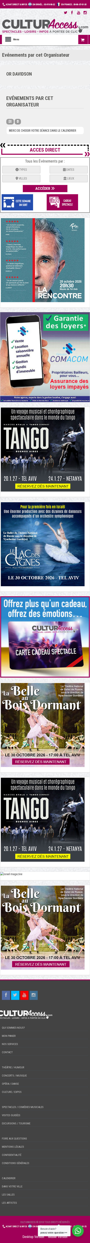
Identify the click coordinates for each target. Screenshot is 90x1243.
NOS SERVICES (10, 1044)
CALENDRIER (8, 1178)
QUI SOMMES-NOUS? (13, 1027)
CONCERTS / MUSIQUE (14, 1075)
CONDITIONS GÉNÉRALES (15, 1163)
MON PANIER (9, 1035)
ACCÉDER (43, 188)
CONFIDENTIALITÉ (11, 1154)
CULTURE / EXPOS (12, 1092)
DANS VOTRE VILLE (12, 1186)
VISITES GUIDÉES (11, 1115)
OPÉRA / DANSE (10, 1083)
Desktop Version (33, 1237)
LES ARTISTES (9, 1202)
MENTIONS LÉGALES (13, 1146)
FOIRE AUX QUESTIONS (14, 1138)
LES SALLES (8, 1194)
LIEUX (70, 178)
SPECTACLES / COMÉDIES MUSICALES (23, 1107)
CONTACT (7, 1052)
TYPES (23, 170)
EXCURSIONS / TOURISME (16, 1123)
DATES (70, 170)
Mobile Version (57, 1237)
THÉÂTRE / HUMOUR (13, 1067)
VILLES (22, 178)
